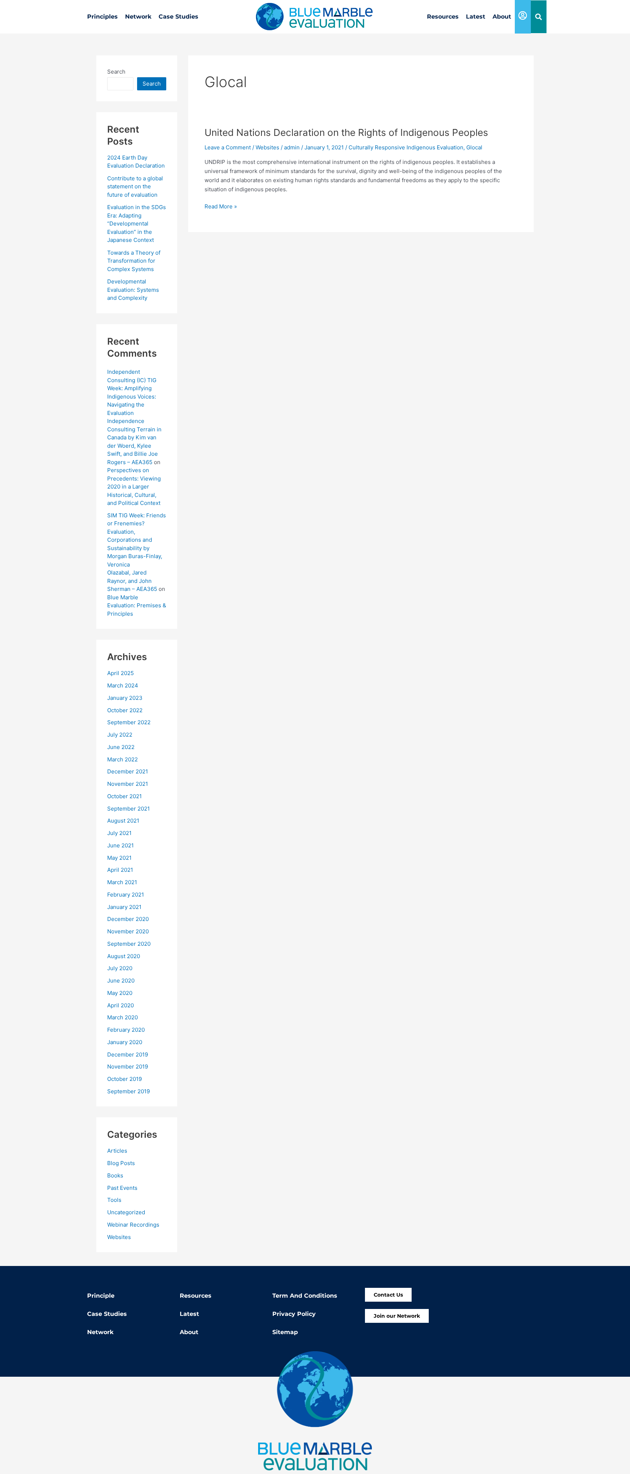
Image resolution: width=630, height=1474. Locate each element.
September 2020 (129, 943)
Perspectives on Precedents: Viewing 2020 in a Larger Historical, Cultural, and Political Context (134, 486)
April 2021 (120, 869)
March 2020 (122, 1017)
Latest (475, 16)
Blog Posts (121, 1163)
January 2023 (125, 697)
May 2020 (119, 992)
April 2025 (120, 673)
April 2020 (120, 1005)
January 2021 (124, 906)
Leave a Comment (228, 147)
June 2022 (121, 747)
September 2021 (128, 808)
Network (138, 16)
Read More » (221, 206)
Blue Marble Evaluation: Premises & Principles (136, 605)
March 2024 (122, 685)
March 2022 (122, 759)
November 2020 (128, 931)
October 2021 (124, 796)
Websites (119, 1237)
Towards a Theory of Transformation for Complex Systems (133, 261)
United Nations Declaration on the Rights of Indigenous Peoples (346, 132)
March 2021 (122, 882)
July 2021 (119, 833)
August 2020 (123, 956)
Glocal (474, 147)
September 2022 (129, 722)
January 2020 (124, 1042)
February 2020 (126, 1029)
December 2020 (128, 919)
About (502, 16)
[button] (539, 17)
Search (116, 71)
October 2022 (125, 710)
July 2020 (119, 968)
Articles (117, 1150)
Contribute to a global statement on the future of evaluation (135, 186)
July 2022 (119, 734)
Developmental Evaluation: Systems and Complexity (133, 289)
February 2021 (125, 894)
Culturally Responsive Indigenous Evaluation (406, 147)
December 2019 (127, 1054)
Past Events (122, 1187)
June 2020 (121, 980)
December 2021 (127, 771)
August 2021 (123, 820)
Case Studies (178, 16)
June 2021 (120, 845)
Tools (114, 1199)
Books (115, 1175)
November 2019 (127, 1066)
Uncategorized (126, 1212)
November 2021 (127, 783)
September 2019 (128, 1091)
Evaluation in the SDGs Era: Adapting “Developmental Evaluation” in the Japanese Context (136, 223)
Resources (443, 16)
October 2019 (124, 1078)
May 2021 (119, 857)
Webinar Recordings (133, 1224)
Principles (102, 16)
